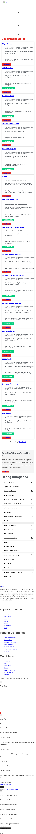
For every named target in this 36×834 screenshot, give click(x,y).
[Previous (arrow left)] (0, 833)
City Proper (7, 616)
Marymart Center (8, 331)
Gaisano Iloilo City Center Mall (13, 275)
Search (22, 12)
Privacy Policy (8, 672)
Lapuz (6, 623)
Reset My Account (5, 828)
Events (22, 21)
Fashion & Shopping (21, 180)
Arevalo (6, 614)
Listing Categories (9, 670)
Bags (7, 416)
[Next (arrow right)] (2, 833)
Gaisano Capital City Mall (11, 254)
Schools (6, 651)
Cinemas (8, 387)
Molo (5, 628)
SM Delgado (6, 413)
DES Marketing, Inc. (9, 149)
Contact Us (7, 665)
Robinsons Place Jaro (10, 384)
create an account (12, 789)
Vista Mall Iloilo (7, 68)
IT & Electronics (9, 647)
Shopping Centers (22, 48)
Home (22, 8)
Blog (21, 26)
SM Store (5, 177)
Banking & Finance (10, 642)
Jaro (5, 619)
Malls (12, 48)
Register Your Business (26, 30)
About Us (22, 34)
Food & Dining (8, 640)
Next (24, 442)
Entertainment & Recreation (22, 47)
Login (2, 787)
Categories (23, 17)
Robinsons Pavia (8, 96)
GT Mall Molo (7, 359)
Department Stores (10, 47)
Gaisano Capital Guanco (11, 303)
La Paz (6, 621)
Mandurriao (7, 626)
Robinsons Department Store (13, 227)
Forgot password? (5, 784)
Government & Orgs (10, 649)
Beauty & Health (9, 644)
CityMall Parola (7, 44)
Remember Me (6, 782)
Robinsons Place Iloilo (10, 199)
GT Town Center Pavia (10, 124)
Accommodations (10, 638)
